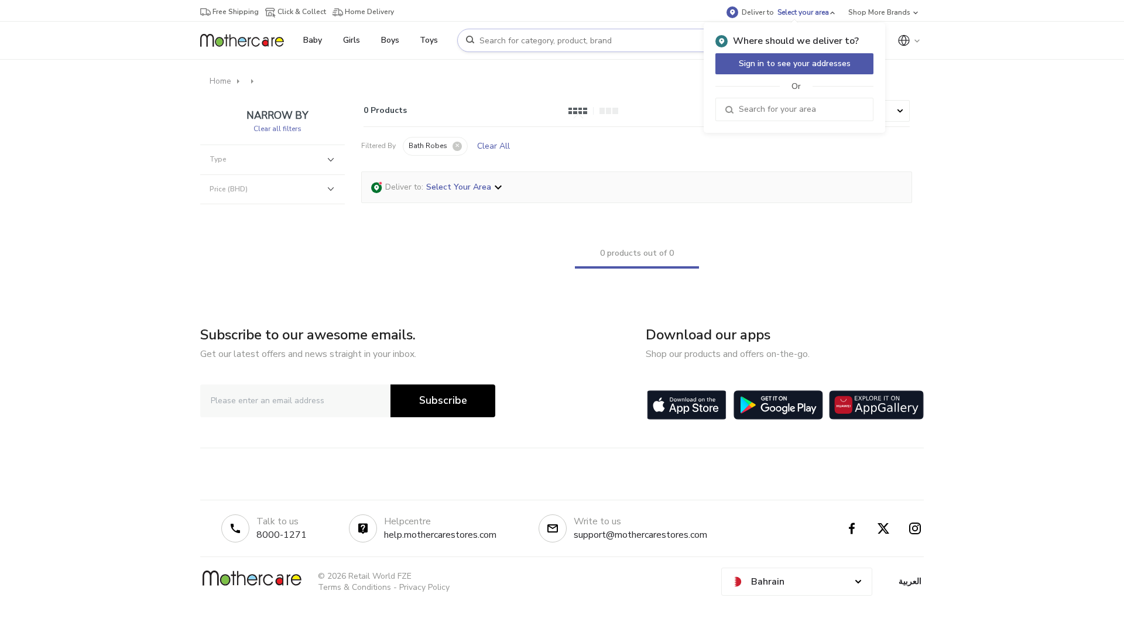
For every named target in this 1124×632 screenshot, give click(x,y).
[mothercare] (246, 40)
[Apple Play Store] (687, 405)
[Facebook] (852, 528)
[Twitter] (883, 528)
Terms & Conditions (354, 587)
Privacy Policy (424, 587)
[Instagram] (915, 528)
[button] (435, 146)
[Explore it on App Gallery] (876, 405)
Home (220, 81)
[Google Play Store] (778, 405)
